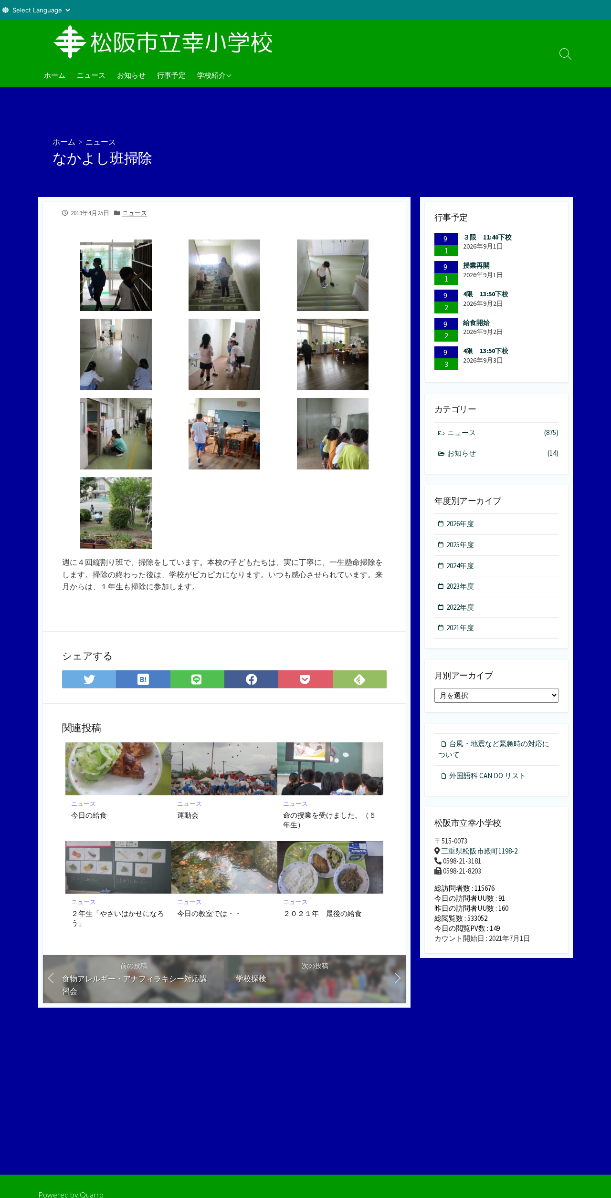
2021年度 (460, 627)
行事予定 (171, 75)
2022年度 (460, 607)
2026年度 (460, 523)
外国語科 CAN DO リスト (487, 775)
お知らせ (131, 75)
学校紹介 (211, 75)
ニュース (91, 75)
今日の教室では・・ (209, 913)
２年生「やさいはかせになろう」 (117, 918)
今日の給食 (89, 815)
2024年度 (460, 565)
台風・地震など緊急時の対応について (493, 749)
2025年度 (460, 544)
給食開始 (476, 322)
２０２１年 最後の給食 (322, 913)
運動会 (188, 815)
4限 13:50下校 (485, 294)
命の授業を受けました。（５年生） (329, 820)
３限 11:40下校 (487, 237)
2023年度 (460, 586)
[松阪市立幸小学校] (167, 41)
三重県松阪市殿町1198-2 (479, 850)
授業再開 (476, 265)
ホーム (54, 75)
